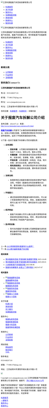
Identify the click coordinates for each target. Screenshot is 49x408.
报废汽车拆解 (6, 130)
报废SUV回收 (11, 297)
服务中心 (9, 12)
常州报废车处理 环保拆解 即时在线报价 (21, 262)
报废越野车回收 (11, 280)
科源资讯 (23, 111)
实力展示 (9, 309)
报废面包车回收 (11, 286)
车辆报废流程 (10, 15)
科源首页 (9, 7)
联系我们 (9, 350)
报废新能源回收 (11, 322)
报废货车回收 (10, 291)
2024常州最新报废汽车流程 (18, 249)
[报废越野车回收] (12, 278)
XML (7, 352)
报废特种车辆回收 (12, 327)
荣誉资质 (9, 18)
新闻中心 (9, 20)
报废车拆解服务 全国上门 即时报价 (19, 267)
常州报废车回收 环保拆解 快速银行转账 (21, 259)
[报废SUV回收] (11, 294)
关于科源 (9, 10)
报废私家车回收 (11, 319)
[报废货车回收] (11, 288)
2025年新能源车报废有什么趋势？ (20, 246)
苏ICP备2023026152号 (35, 381)
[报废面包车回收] (12, 283)
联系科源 (9, 23)
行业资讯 (9, 75)
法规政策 (9, 78)
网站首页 (9, 347)
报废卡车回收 (10, 325)
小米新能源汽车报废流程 (15, 265)
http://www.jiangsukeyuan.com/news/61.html (17, 126)
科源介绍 (9, 304)
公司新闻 (9, 72)
